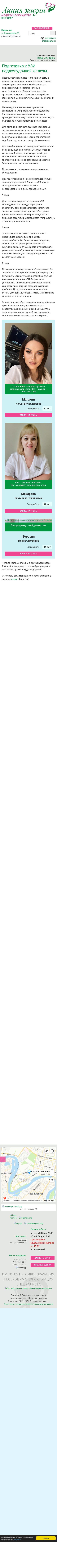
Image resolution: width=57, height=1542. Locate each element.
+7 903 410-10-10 (19, 1265)
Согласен (46, 1538)
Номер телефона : (17, 1317)
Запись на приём (28, 415)
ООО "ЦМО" (7, 18)
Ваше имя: (9, 1306)
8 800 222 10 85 (46, 58)
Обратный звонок (42, 1265)
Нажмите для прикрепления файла (20, 1337)
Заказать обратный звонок (42, 60)
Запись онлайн (42, 28)
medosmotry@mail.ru (10, 36)
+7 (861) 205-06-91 (19, 1262)
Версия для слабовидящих (49, 39)
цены (14, 579)
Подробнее (17, 1540)
